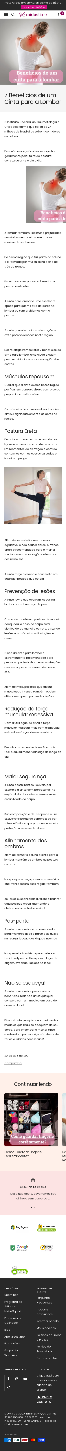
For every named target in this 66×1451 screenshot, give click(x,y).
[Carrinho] (60, 14)
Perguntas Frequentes (44, 1300)
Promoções (12, 1343)
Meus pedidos (46, 1328)
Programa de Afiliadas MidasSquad (13, 1306)
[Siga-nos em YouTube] (25, 1379)
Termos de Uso (47, 1358)
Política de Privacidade (44, 1349)
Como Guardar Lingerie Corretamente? (23, 1154)
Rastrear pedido (48, 1321)
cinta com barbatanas (35, 790)
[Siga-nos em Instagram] (17, 1379)
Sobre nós (11, 1295)
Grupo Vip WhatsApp (11, 1352)
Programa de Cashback (13, 1320)
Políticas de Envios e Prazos (49, 1337)
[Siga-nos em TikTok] (8, 1387)
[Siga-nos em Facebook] (8, 1379)
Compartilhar (13, 1063)
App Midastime (14, 1337)
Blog (7, 1330)
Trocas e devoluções (45, 1312)
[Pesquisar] (13, 14)
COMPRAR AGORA (34, 7)
